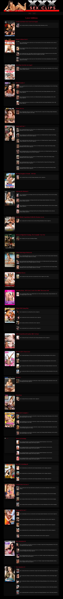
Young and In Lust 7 (21, 510)
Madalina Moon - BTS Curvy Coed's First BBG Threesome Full (32, 290)
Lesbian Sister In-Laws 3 (22, 484)
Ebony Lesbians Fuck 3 (22, 39)
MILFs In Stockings (21, 438)
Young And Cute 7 (20, 126)
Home (30, 13)
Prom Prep (19, 395)
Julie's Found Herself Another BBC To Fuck (27, 334)
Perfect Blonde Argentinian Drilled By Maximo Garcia (30, 217)
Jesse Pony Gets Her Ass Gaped (24, 65)
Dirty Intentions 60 (21, 541)
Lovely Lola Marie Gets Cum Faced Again (27, 21)
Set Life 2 (18, 377)
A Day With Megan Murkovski (24, 252)
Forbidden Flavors (20, 272)
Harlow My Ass (20, 108)
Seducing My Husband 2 (22, 191)
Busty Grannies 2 (20, 82)
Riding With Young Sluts (22, 308)
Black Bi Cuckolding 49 (22, 464)
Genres (34, 13)
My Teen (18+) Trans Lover (23, 351)
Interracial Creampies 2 (22, 413)
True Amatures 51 (20, 567)
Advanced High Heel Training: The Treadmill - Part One (30, 234)
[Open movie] (10, 28)
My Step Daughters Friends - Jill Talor (26, 173)
